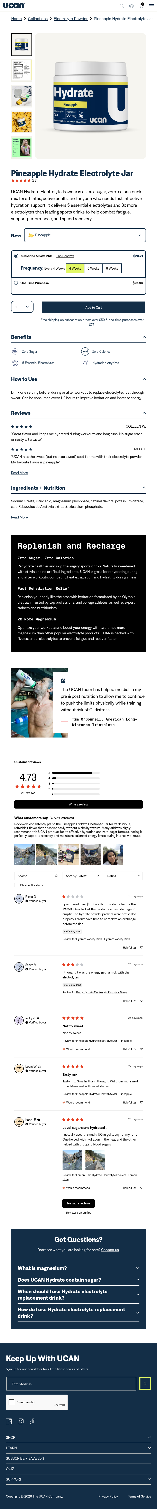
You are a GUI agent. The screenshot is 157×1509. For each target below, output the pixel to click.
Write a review (78, 804)
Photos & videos (31, 885)
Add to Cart (93, 307)
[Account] (131, 5)
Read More (19, 473)
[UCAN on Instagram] (21, 1423)
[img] (62, 817)
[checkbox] (37, 885)
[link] (24, 180)
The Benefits (65, 256)
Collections (38, 18)
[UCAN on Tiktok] (32, 1423)
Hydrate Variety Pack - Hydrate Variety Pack (103, 939)
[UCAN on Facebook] (9, 1423)
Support (14, 1479)
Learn (11, 1448)
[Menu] (151, 5)
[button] (74, 772)
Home (16, 18)
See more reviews (78, 1203)
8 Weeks (112, 268)
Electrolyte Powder (71, 18)
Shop (10, 1437)
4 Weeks (75, 268)
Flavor (16, 235)
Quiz (10, 1469)
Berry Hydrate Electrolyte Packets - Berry (101, 992)
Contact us (110, 1250)
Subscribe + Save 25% (25, 1458)
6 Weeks (93, 268)
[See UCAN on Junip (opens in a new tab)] (87, 1212)
